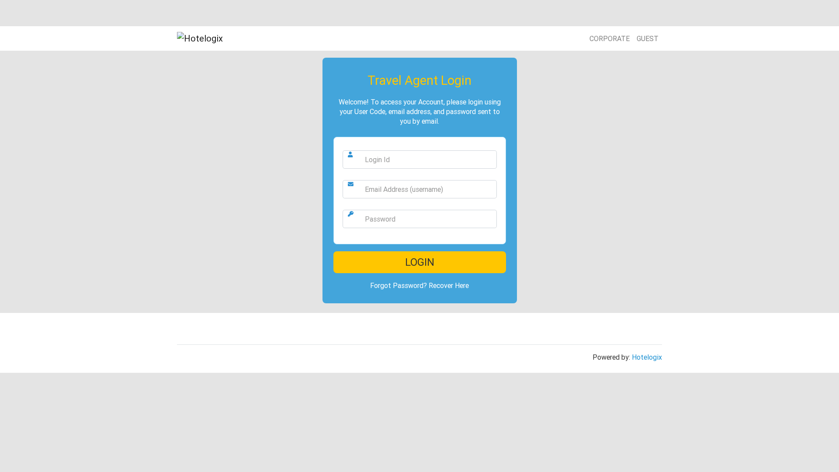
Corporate (609, 38)
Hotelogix (647, 357)
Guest (648, 38)
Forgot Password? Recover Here (419, 285)
